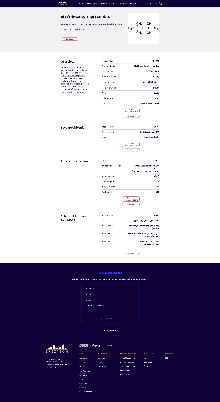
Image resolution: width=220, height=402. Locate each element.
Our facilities (84, 371)
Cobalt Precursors (127, 358)
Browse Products (110, 330)
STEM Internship (85, 392)
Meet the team (85, 383)
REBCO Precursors (127, 362)
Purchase (69, 39)
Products (101, 362)
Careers (82, 387)
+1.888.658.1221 (51, 368)
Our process (84, 367)
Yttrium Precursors (127, 366)
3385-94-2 (154, 71)
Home (81, 3)
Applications (149, 358)
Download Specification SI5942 (131, 110)
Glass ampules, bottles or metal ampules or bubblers (74, 76)
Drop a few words (94, 305)
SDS (166, 358)
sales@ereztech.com (75, 92)
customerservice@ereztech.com (57, 364)
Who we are (84, 362)
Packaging (102, 367)
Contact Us (147, 3)
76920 (156, 215)
